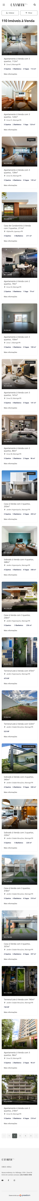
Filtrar (30, 13)
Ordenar (11, 13)
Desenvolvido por (14, 1195)
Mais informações (10, 74)
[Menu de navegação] (4, 5)
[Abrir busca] (34, 5)
